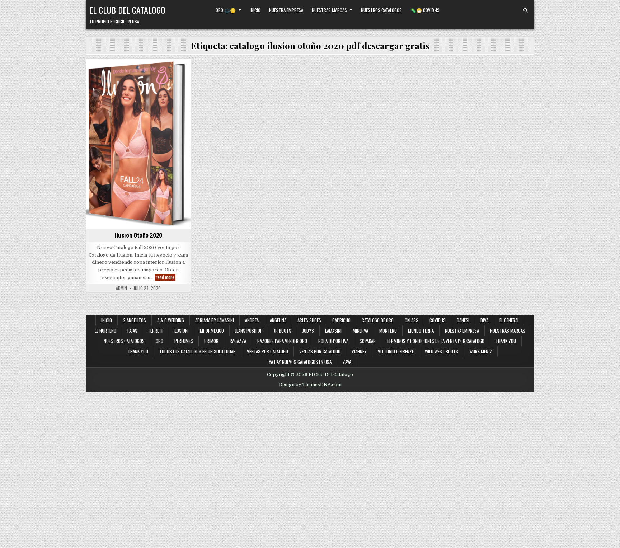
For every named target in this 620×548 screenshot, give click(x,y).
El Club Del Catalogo (127, 9)
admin (121, 288)
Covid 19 (437, 320)
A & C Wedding (170, 320)
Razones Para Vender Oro (282, 341)
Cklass (411, 320)
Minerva (360, 330)
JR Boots (282, 330)
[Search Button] (525, 10)
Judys (308, 330)
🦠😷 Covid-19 (425, 10)
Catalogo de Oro (378, 320)
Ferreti (156, 330)
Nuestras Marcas (329, 10)
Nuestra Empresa (286, 10)
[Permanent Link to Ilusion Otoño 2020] (138, 144)
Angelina (278, 320)
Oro (159, 341)
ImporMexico (211, 330)
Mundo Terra (421, 330)
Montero (388, 330)
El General (509, 320)
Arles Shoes (309, 320)
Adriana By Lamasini (214, 320)
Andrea (252, 320)
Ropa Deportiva (333, 341)
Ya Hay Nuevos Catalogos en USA (300, 361)
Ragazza (238, 341)
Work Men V (480, 351)
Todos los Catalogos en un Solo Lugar (197, 351)
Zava (347, 361)
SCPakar (368, 341)
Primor (211, 341)
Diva (484, 320)
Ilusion (181, 330)
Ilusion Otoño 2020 (138, 235)
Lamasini (333, 330)
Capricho (341, 320)
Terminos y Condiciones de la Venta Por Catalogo (435, 341)
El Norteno (105, 330)
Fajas (132, 330)
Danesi (463, 320)
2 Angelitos (134, 320)
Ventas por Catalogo (267, 351)
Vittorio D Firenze (396, 351)
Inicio (255, 10)
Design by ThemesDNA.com (310, 384)
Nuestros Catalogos (381, 10)
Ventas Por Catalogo (138, 72)
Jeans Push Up (249, 330)
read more (165, 277)
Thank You (505, 341)
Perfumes (183, 341)
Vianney (359, 351)
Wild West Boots (441, 351)
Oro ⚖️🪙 (226, 10)
